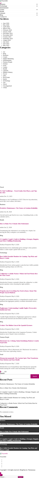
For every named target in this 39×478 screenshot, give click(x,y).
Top (4, 82)
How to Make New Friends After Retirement (14, 182)
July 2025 (6, 42)
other (4, 75)
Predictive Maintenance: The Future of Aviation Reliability (19, 163)
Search (2, 373)
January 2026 (7, 32)
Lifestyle (2, 13)
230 (5, 371)
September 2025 (8, 38)
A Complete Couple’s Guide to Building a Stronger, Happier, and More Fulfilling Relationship (19, 240)
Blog (1, 15)
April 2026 (6, 26)
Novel (5, 74)
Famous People (7, 62)
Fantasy (5, 64)
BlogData (23, 470)
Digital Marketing (8, 58)
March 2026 (6, 28)
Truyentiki (3, 457)
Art (4, 52)
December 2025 (8, 33)
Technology (3, 6)
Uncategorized (7, 86)
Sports (5, 79)
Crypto (5, 57)
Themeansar (31, 470)
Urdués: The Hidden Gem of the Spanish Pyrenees (16, 325)
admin (2, 167)
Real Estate (6, 77)
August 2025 (7, 40)
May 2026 (6, 25)
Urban (5, 87)
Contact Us (3, 17)
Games (2, 9)
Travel (5, 84)
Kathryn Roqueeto (5, 244)
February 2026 (7, 30)
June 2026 (6, 23)
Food (4, 65)
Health (2, 11)
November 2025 (8, 35)
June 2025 (6, 43)
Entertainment (4, 8)
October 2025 (7, 37)
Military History (8, 72)
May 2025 (6, 45)
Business (2, 4)
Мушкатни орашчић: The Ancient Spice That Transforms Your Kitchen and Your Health (19, 359)
